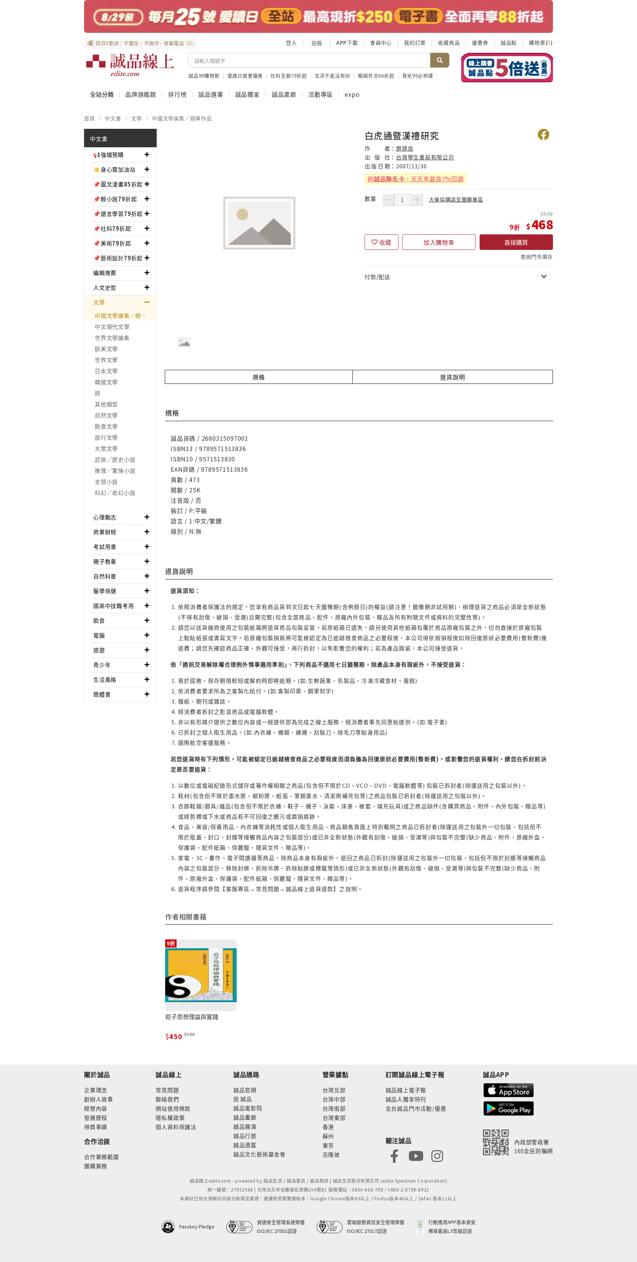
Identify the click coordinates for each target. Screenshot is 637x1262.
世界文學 (106, 360)
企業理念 (95, 1090)
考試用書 (104, 546)
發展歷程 (95, 1117)
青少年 (102, 664)
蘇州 (328, 1136)
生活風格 (104, 679)
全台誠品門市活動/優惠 (416, 1108)
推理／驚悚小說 (115, 470)
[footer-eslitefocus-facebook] (394, 1155)
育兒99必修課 (418, 75)
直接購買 (516, 242)
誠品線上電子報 (406, 1090)
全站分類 (102, 94)
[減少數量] (388, 200)
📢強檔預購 (108, 154)
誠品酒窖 (245, 1145)
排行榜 (177, 94)
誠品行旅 (245, 1135)
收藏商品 (449, 42)
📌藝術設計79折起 (118, 258)
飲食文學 (106, 426)
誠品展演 (245, 1126)
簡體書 (102, 694)
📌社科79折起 (112, 228)
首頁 (89, 118)
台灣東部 (334, 1117)
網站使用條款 (173, 1108)
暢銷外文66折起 (376, 75)
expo (352, 94)
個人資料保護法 (176, 1127)
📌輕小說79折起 (115, 199)
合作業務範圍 (101, 1156)
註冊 (316, 43)
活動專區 (320, 94)
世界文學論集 (112, 337)
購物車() (541, 42)
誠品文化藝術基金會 (259, 1154)
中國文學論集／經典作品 (182, 118)
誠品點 (509, 42)
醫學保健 (104, 591)
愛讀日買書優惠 (245, 75)
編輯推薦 (104, 272)
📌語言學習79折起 (118, 213)
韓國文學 (106, 382)
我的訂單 (415, 42)
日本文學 (106, 371)
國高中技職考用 (113, 605)
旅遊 (99, 650)
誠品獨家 (247, 94)
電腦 (99, 635)
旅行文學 (106, 437)
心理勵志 (104, 517)
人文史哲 (104, 287)
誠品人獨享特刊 (406, 1099)
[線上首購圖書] (507, 67)
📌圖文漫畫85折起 (118, 184)
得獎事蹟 (95, 1127)
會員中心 (381, 42)
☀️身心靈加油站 (114, 169)
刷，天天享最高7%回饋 (416, 178)
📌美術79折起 (112, 243)
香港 (328, 1127)
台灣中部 (334, 1099)
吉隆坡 (331, 1154)
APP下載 (347, 42)
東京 (328, 1145)
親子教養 (104, 561)
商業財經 (104, 532)
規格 (259, 376)
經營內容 (95, 1108)
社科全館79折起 (289, 75)
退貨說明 (452, 376)
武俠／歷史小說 (115, 459)
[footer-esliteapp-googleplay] (509, 1107)
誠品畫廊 (284, 94)
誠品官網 (245, 1090)
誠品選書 (210, 94)
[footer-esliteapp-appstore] (509, 1089)
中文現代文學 (112, 326)
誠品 (245, 1099)
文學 (136, 118)
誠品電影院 (247, 1108)
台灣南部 (334, 1108)
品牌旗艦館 (140, 94)
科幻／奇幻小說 (115, 492)
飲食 (99, 620)
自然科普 (104, 576)
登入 (291, 42)
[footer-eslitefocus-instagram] (437, 1155)
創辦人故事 (98, 1099)
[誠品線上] (130, 65)
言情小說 (106, 481)
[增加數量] (417, 200)
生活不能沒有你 (333, 75)
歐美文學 (106, 349)
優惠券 (480, 42)
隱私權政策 (170, 1117)
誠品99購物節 (204, 75)
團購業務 (95, 1166)
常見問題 (167, 1090)
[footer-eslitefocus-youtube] (416, 1155)
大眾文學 (106, 448)
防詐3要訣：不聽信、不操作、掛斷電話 (145, 43)
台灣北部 (334, 1090)
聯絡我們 (167, 1099)
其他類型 (106, 404)
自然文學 (106, 415)
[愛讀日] (318, 16)
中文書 (113, 118)
